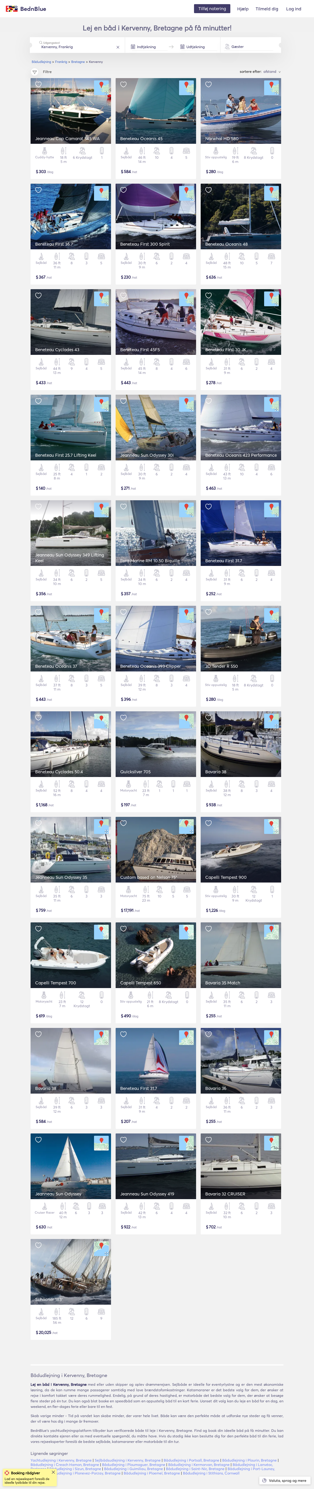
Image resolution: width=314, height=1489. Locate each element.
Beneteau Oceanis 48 (226, 244)
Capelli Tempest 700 (55, 983)
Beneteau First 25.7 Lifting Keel (65, 455)
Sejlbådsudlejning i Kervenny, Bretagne (128, 1460)
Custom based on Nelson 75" (148, 877)
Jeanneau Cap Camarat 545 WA (67, 138)
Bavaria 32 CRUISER (225, 1194)
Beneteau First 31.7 (223, 560)
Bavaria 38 (215, 771)
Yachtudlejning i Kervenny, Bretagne (61, 1460)
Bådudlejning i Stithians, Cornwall (211, 1473)
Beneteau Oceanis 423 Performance (241, 455)
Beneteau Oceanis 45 (141, 138)
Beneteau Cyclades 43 (57, 349)
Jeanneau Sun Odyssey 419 (147, 1194)
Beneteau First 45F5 (140, 349)
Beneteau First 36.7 (54, 244)
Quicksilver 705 (135, 771)
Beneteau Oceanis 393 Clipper (150, 666)
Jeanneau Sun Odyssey (58, 1194)
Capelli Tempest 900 (226, 877)
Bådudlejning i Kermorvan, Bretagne (199, 1464)
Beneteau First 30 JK (225, 349)
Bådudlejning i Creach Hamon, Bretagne (65, 1464)
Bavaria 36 (215, 1088)
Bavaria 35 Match (222, 983)
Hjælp (243, 9)
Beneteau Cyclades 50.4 (59, 771)
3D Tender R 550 (221, 666)
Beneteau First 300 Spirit (145, 244)
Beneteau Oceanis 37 (56, 666)
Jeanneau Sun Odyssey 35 (61, 877)
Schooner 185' (49, 1299)
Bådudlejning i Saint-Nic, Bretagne (195, 1468)
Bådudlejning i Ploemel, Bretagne (152, 1473)
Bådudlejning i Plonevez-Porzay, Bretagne (85, 1473)
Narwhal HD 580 (222, 138)
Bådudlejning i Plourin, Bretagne (249, 1460)
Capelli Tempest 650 (140, 983)
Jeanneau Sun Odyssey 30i (147, 455)
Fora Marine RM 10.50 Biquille (150, 560)
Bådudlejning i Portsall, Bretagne (191, 1460)
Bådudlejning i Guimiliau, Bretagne (133, 1468)
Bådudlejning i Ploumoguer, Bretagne (133, 1464)
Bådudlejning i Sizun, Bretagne (75, 1468)
